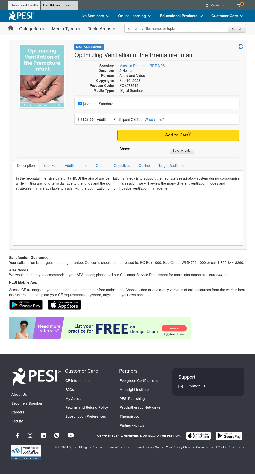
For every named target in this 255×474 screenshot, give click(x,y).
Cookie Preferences (231, 447)
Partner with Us (132, 425)
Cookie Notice (205, 447)
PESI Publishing (132, 398)
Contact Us (196, 386)
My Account (74, 398)
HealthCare (51, 5)
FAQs (69, 389)
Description (26, 165)
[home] (21, 16)
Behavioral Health (24, 5)
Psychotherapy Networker (141, 407)
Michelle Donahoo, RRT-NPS (142, 65)
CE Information (77, 380)
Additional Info (76, 165)
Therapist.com (131, 416)
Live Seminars (91, 15)
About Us (19, 394)
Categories (30, 28)
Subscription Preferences (85, 416)
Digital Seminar (89, 46)
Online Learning (132, 15)
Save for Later (182, 150)
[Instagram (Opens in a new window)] (30, 435)
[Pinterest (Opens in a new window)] (57, 435)
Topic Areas (99, 28)
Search (237, 28)
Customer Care (224, 15)
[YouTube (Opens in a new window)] (70, 435)
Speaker (50, 165)
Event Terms (134, 447)
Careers (17, 412)
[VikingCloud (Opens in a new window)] (26, 452)
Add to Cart (176, 135)
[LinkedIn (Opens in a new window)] (43, 435)
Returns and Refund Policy (86, 407)
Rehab (70, 5)
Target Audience (171, 165)
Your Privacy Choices (180, 447)
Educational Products (178, 15)
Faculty (17, 421)
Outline (144, 165)
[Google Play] (229, 436)
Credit (100, 165)
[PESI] (36, 376)
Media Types (64, 28)
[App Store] (198, 436)
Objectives (122, 165)
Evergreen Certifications (139, 380)
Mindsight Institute (134, 389)
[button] (135, 150)
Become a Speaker (26, 403)
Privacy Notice (154, 447)
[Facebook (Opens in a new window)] (17, 435)
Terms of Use (115, 447)
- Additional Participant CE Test (113, 119)
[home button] (11, 28)
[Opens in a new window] (128, 328)
